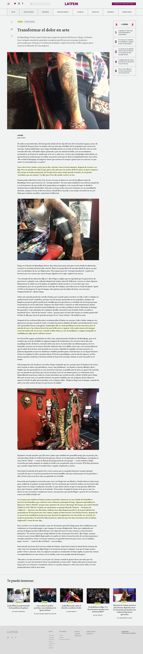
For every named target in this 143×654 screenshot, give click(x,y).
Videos (61, 635)
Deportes (51, 648)
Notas (13, 12)
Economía (51, 639)
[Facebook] (23, 3)
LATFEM (20, 135)
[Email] (11, 36)
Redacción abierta (62, 12)
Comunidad (110, 12)
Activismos (52, 643)
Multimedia (45, 12)
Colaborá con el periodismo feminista (124, 3)
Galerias (61, 637)
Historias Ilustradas (64, 639)
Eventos (77, 631)
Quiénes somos (127, 12)
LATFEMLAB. (80, 12)
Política (51, 641)
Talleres (77, 633)
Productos (95, 12)
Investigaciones (29, 12)
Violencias (20, 21)
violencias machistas (29, 21)
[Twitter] (15, 3)
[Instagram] (19, 3)
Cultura (51, 645)
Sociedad (51, 637)
